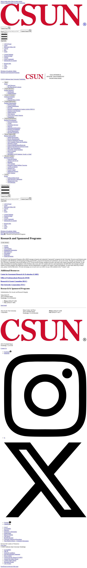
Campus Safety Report (10, 560)
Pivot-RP (9, 107)
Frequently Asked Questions (15, 149)
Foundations (10, 117)
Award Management (12, 131)
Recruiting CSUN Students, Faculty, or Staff (19, 154)
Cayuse (9, 123)
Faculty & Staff (8, 56)
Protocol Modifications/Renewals (16, 145)
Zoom (5, 51)
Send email (4, 305)
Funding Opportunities (10, 101)
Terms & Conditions (9, 553)
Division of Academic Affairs (8, 71)
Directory (10, 98)
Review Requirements (13, 139)
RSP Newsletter (11, 104)
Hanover (9, 126)
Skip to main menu (6, 1)
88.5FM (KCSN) (8, 538)
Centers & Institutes (10, 95)
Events (6, 174)
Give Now (3, 545)
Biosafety (10, 162)
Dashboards (10, 92)
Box (5, 50)
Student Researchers (12, 137)
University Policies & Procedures (13, 539)
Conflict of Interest (12, 167)
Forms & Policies (12, 159)
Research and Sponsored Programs (10, 72)
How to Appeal (11, 151)
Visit (5, 65)
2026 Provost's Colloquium (14, 179)
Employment (7, 533)
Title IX (6, 551)
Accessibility (7, 528)
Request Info (7, 63)
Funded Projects (11, 93)
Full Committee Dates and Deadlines (17, 142)
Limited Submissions (13, 106)
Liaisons (6, 247)
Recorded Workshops (13, 132)
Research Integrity (9, 156)
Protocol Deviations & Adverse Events (17, 146)
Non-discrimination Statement (12, 554)
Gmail (5, 45)
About (6, 82)
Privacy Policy (8, 556)
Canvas (6, 48)
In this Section (4, 242)
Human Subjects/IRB (10, 134)
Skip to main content (16, 1)
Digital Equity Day (12, 181)
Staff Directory (11, 85)
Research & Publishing (13, 129)
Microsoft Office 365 (9, 47)
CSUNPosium (11, 182)
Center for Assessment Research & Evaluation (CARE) (20, 274)
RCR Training (11, 173)
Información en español (10, 60)
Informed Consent (12, 143)
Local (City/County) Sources (15, 115)
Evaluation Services (12, 125)
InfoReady (7, 255)
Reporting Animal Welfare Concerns (17, 165)
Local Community (9, 59)
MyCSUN (3, 41)
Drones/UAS (11, 168)
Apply (5, 66)
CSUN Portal (7, 44)
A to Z (6, 527)
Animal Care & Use (12, 160)
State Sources (11, 114)
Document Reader (9, 562)
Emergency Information (10, 531)
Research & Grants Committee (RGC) (14, 281)
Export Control (11, 170)
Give (5, 68)
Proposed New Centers (13, 100)
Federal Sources (11, 112)
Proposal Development (10, 118)
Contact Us (4, 348)
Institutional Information (13, 128)
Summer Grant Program (13, 111)
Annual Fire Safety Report (11, 559)
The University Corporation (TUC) (13, 285)
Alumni (6, 57)
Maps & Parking (8, 535)
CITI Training (11, 163)
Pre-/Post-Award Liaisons (14, 87)
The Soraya (7, 536)
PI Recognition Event (13, 178)
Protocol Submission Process (15, 140)
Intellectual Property (12, 171)
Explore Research (9, 88)
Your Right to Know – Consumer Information (16, 541)
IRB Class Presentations (13, 148)
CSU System (7, 563)
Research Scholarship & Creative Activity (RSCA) (21, 109)
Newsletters (7, 253)
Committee (10, 152)
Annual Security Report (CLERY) (13, 557)
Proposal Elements (12, 122)
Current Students (8, 54)
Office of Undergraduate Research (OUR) (15, 278)
